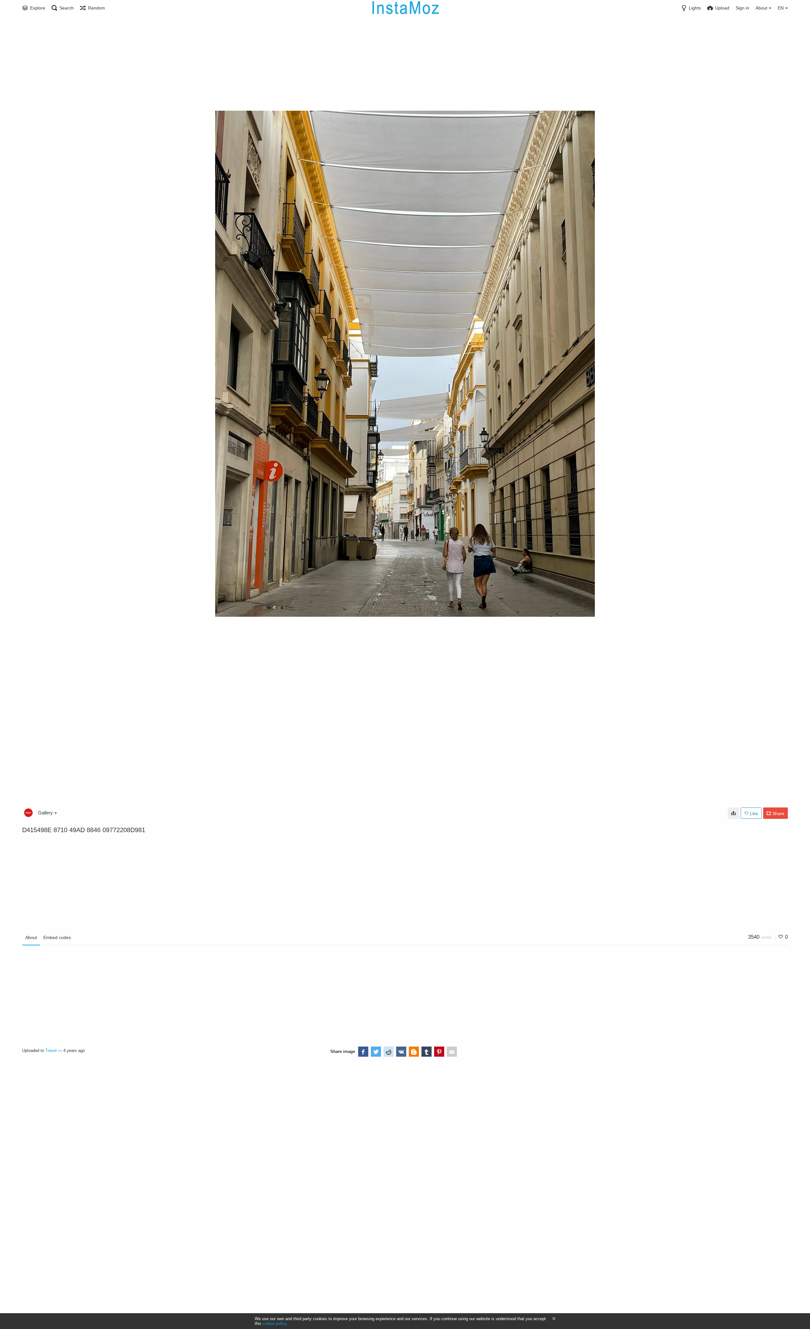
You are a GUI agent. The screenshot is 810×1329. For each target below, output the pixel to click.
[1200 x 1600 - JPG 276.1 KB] (733, 813)
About (31, 937)
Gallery (45, 812)
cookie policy (274, 1323)
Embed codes (57, 937)
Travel (51, 1050)
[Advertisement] (405, 63)
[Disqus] (163, 1138)
